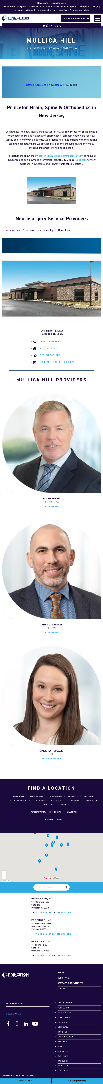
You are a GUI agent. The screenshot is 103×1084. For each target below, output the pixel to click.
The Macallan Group (24, 1076)
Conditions (63, 978)
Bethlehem (55, 812)
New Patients (26, 1081)
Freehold (73, 797)
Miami (59, 820)
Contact (62, 989)
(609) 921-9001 (45, 913)
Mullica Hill (57, 801)
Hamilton (48, 805)
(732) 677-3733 (45, 956)
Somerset (63, 805)
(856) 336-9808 (49, 342)
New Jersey (54, 48)
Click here (81, 160)
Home (28, 48)
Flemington (55, 797)
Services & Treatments (70, 983)
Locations (39, 48)
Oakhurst (75, 801)
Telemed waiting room (75, 19)
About (61, 973)
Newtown (72, 812)
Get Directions (50, 355)
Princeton (92, 801)
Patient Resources (16, 1003)
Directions (64, 913)
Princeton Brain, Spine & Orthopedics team (59, 156)
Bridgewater (37, 797)
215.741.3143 (48, 348)
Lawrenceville (22, 801)
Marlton (40, 801)
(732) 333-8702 (45, 934)
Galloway (89, 797)
